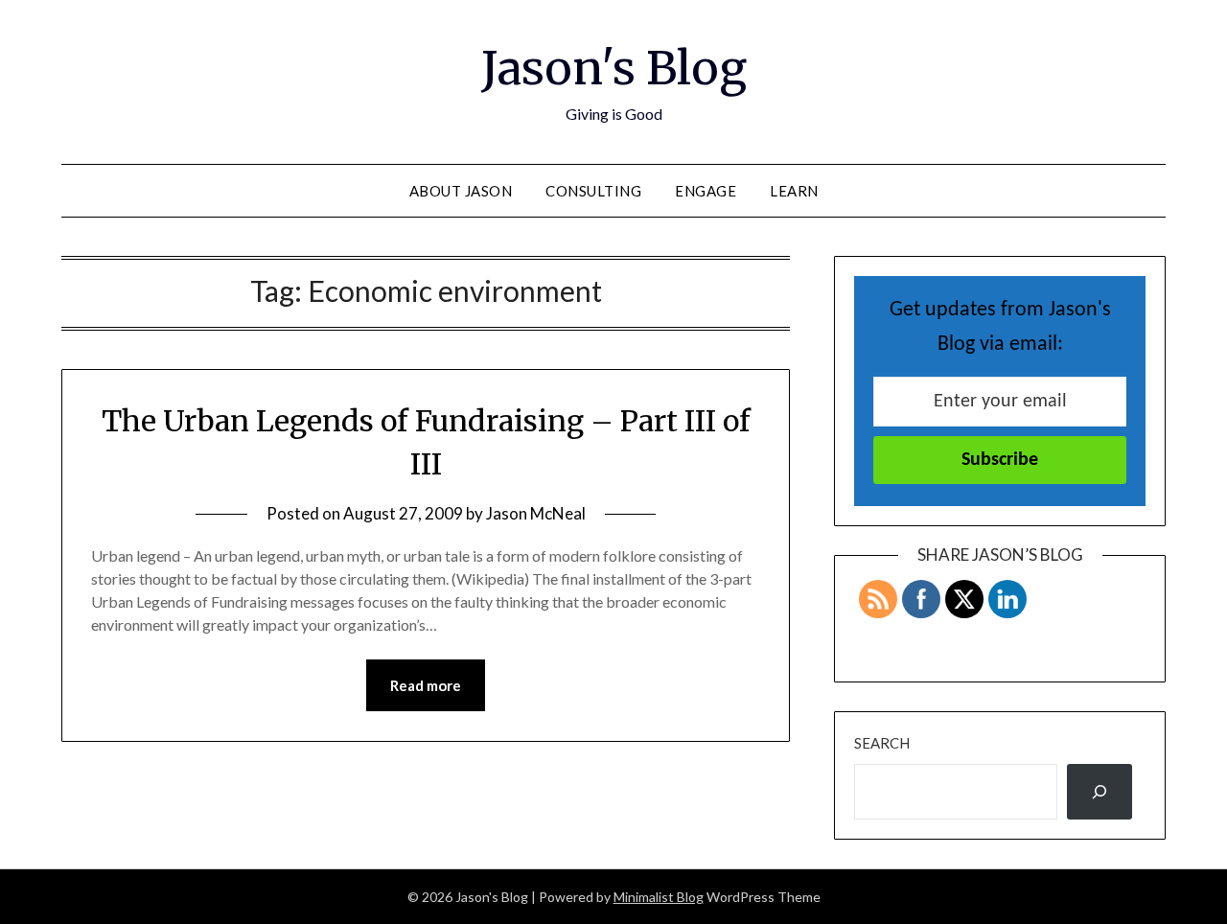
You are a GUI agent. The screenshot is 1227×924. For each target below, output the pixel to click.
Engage (705, 190)
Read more (425, 685)
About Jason (461, 190)
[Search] (1099, 792)
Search (882, 742)
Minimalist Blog (659, 897)
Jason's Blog (614, 68)
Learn (794, 190)
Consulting (593, 190)
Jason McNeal (536, 513)
